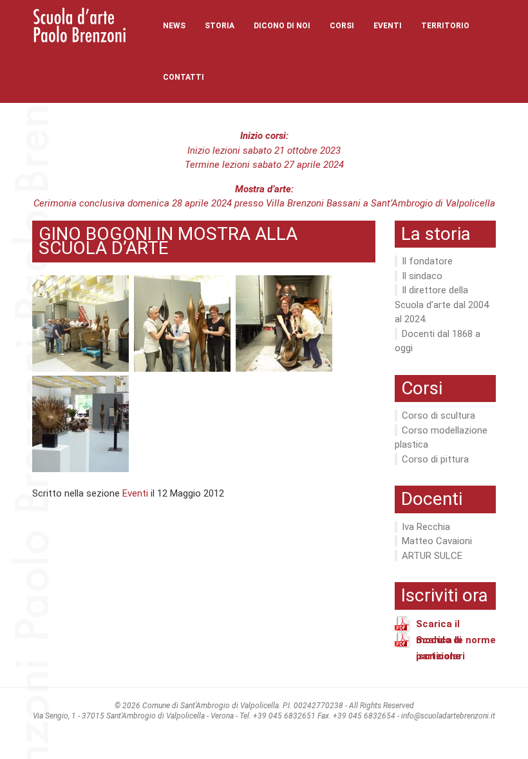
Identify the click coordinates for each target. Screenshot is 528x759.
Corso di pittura (435, 459)
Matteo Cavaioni (437, 541)
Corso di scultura (438, 415)
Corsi (342, 25)
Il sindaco (422, 276)
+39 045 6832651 (284, 715)
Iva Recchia (426, 527)
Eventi (387, 25)
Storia (219, 25)
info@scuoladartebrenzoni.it (448, 715)
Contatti (183, 77)
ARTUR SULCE (432, 556)
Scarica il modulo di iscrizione (439, 625)
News (174, 25)
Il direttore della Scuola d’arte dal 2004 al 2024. (442, 304)
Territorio (445, 25)
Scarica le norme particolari (456, 641)
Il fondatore (427, 261)
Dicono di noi (282, 25)
